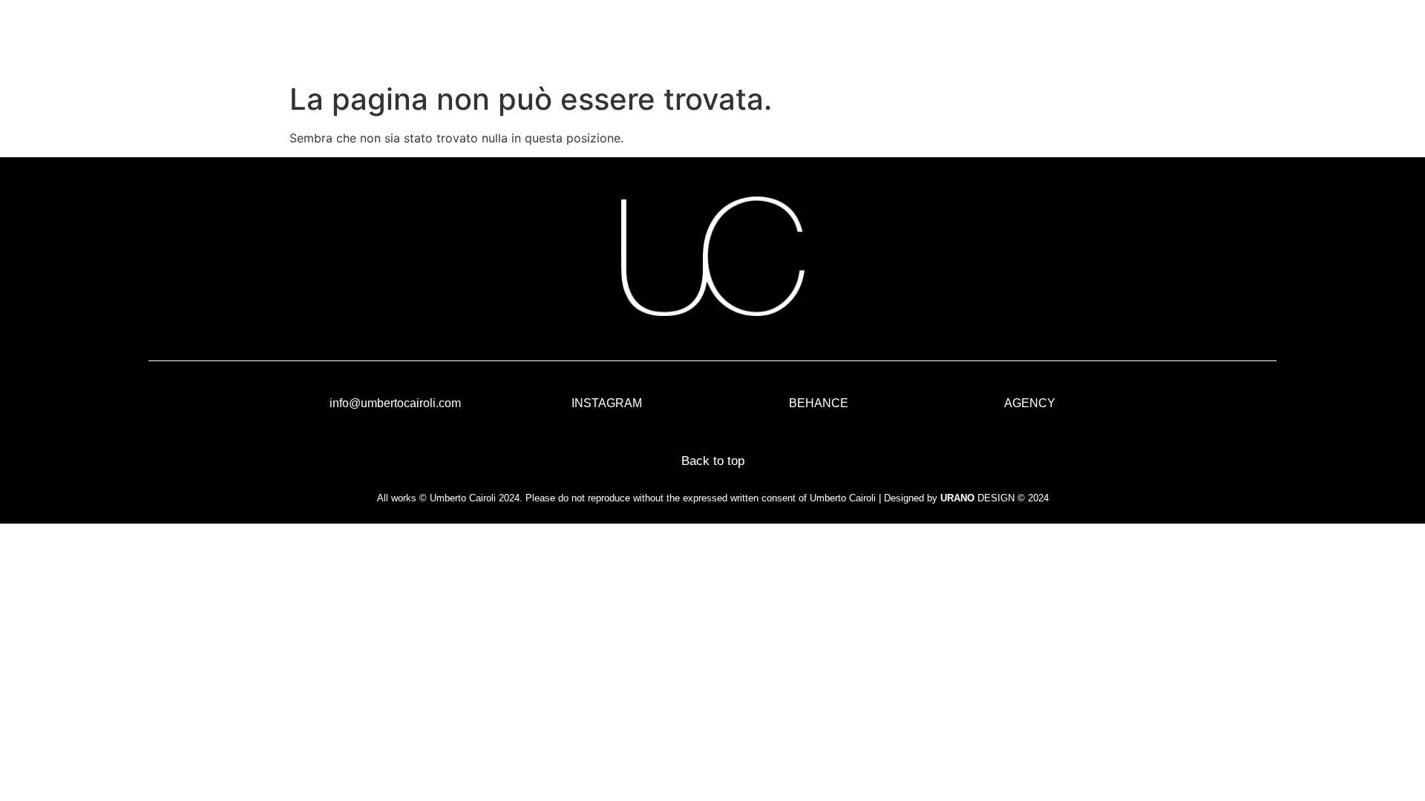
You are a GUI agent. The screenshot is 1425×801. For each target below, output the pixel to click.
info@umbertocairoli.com (395, 403)
